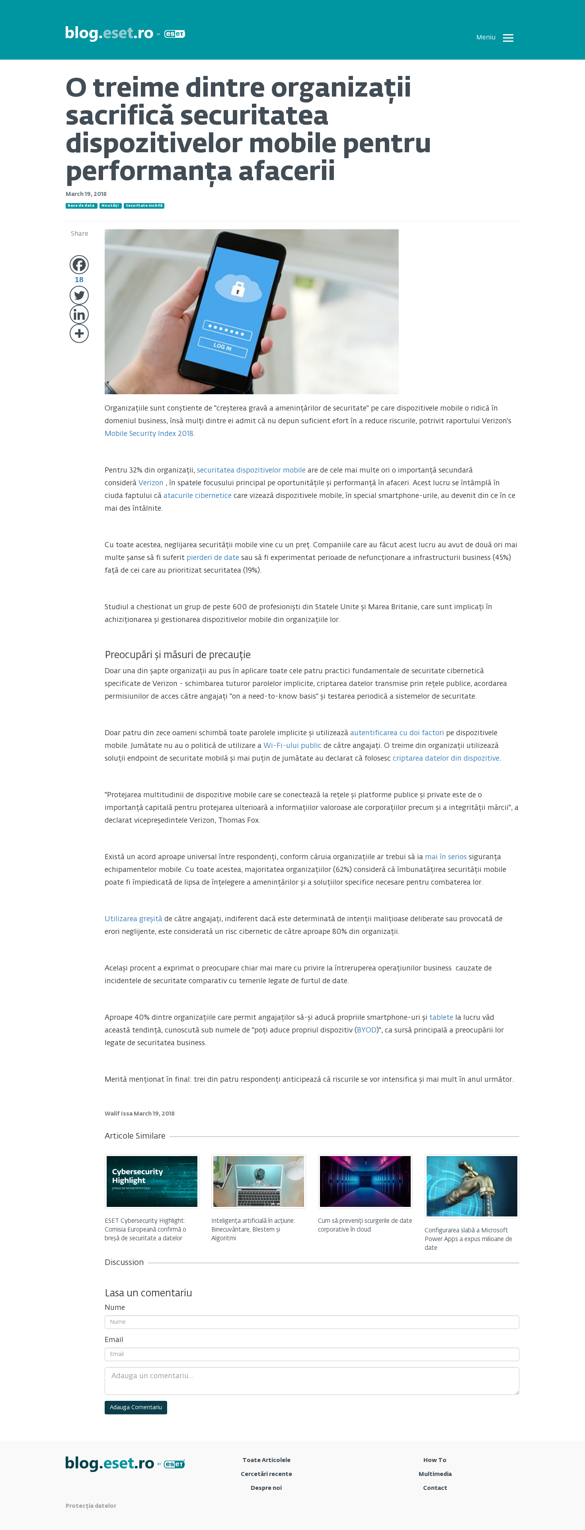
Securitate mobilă (144, 205)
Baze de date (81, 205)
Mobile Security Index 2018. (150, 434)
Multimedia (435, 1474)
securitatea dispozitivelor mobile (251, 470)
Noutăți (110, 205)
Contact (435, 1488)
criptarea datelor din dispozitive (446, 758)
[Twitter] (79, 295)
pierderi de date (213, 558)
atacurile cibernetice (198, 496)
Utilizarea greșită (133, 919)
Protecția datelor (91, 1506)
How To (435, 1460)
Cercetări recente (266, 1474)
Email (114, 1340)
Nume (115, 1307)
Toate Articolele (266, 1460)
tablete (441, 1017)
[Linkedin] (79, 314)
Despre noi (266, 1488)
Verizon (151, 483)
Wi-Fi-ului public (292, 746)
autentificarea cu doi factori (397, 733)
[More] (79, 333)
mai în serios (445, 857)
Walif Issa (119, 1114)
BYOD (366, 1030)
